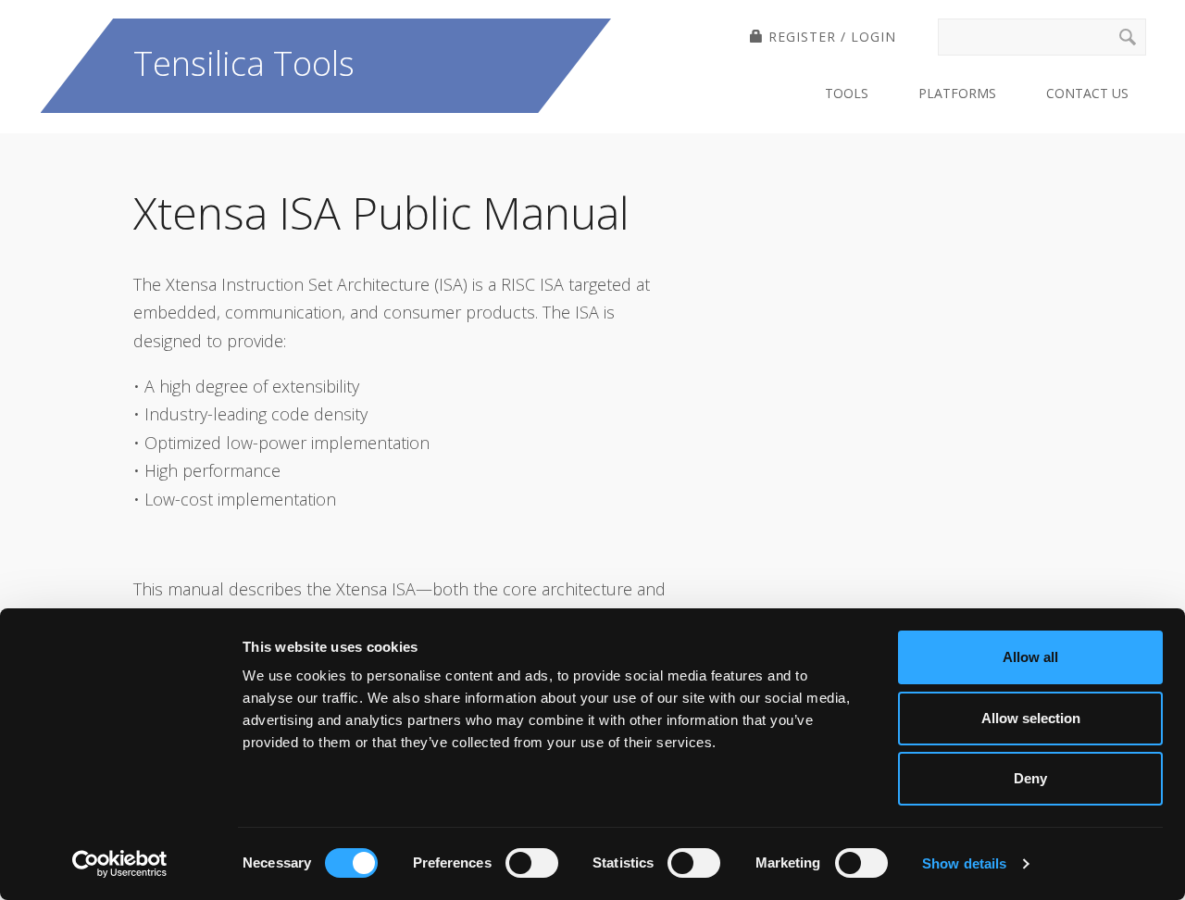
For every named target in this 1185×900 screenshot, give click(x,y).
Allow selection (1030, 718)
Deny (1030, 778)
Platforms (957, 93)
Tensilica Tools (244, 63)
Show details (964, 863)
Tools (846, 93)
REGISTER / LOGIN (830, 36)
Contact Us (1087, 93)
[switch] (531, 863)
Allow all (1030, 657)
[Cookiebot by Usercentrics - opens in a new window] (120, 864)
